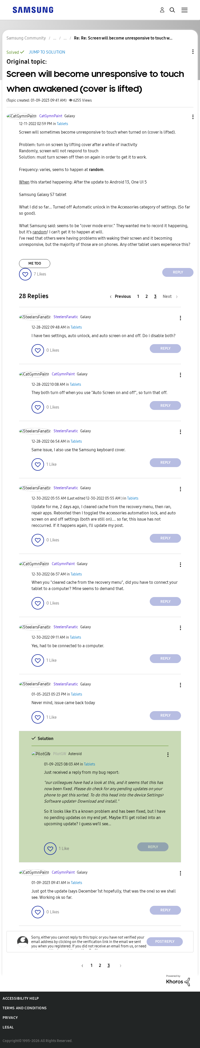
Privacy (10, 1018)
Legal (8, 1027)
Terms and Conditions (25, 1008)
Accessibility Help (21, 998)
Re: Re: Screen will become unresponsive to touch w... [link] (123, 38)
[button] (184, 117)
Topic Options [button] (184, 52)
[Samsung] (32, 9)
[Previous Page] (82, 965)
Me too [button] (34, 263)
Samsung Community (26, 38)
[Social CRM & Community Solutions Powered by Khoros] (178, 980)
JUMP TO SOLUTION (47, 52)
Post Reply (164, 941)
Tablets (62, 124)
